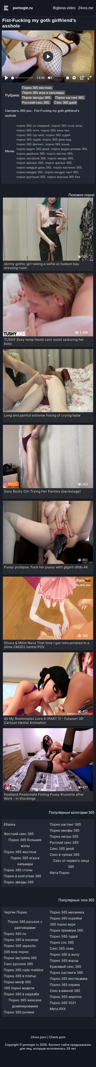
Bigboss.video (64, 8)
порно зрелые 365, (30, 162)
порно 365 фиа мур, (57, 139)
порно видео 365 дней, (33, 149)
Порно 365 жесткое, (37, 88)
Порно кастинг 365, (69, 97)
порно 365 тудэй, (29, 139)
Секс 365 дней (65, 102)
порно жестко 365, (60, 153)
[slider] (22, 78)
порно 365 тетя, (28, 130)
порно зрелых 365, (59, 162)
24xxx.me (85, 8)
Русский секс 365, (36, 102)
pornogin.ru (23, 8)
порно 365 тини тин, (55, 130)
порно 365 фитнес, (30, 144)
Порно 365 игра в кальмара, (43, 93)
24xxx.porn (38, 1037)
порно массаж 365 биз (63, 177)
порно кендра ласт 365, (62, 172)
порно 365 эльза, (57, 144)
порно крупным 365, (31, 177)
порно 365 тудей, (58, 135)
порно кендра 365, (30, 172)
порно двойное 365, (31, 153)
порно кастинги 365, (68, 167)
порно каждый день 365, (34, 167)
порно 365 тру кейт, (31, 135)
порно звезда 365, (61, 158)
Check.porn (57, 1037)
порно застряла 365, (32, 158)
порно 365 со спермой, (33, 125)
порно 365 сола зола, (67, 125)
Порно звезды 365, (36, 97)
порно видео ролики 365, (69, 149)
